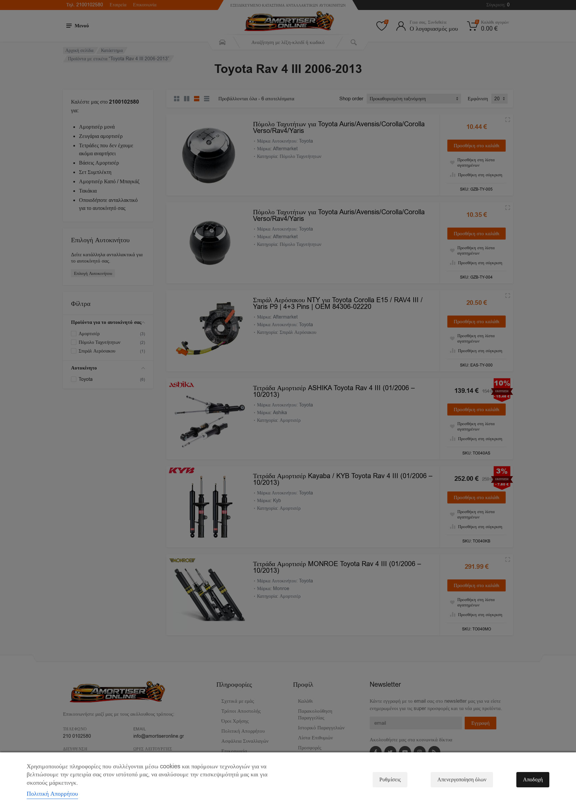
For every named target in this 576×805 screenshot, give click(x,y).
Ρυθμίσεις (390, 779)
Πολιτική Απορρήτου (52, 794)
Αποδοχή (533, 779)
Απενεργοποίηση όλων (461, 779)
